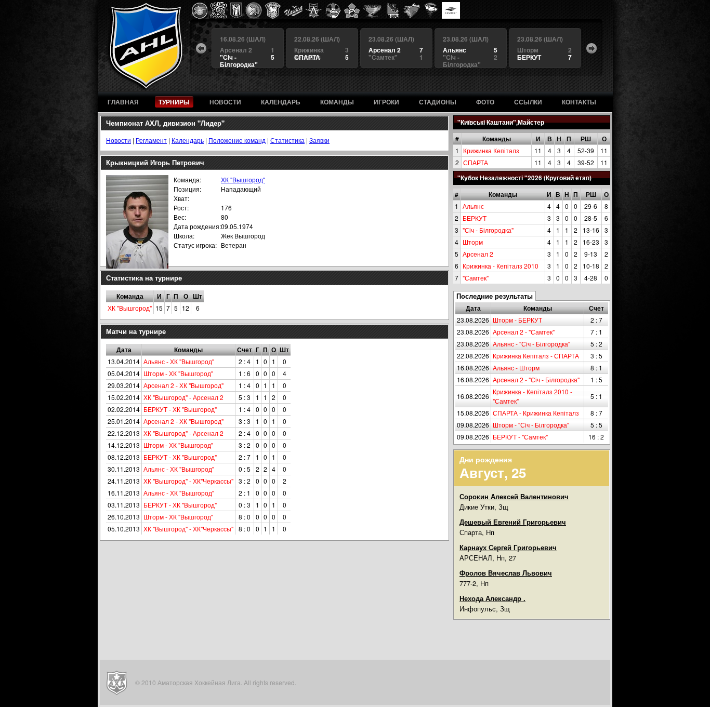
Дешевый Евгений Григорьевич (512, 522)
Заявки (319, 140)
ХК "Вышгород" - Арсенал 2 (183, 397)
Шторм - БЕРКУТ (517, 319)
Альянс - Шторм (516, 367)
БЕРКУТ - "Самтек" (520, 436)
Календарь (188, 140)
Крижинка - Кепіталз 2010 (500, 265)
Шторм (473, 241)
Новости (118, 140)
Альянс (473, 206)
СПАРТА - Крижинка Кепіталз (536, 412)
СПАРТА (475, 162)
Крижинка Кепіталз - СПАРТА (536, 355)
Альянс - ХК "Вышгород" (178, 361)
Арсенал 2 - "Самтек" (524, 331)
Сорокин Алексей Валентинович (514, 496)
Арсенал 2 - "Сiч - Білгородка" (536, 379)
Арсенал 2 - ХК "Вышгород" (183, 385)
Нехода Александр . (492, 598)
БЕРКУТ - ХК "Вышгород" (180, 409)
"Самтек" (476, 277)
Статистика (287, 140)
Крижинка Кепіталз (491, 150)
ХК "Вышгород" (243, 179)
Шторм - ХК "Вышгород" (178, 373)
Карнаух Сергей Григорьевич (508, 547)
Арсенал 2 (478, 253)
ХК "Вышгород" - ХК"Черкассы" (188, 480)
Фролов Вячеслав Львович (505, 573)
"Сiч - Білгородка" (488, 229)
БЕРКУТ (475, 218)
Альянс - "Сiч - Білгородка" (531, 343)
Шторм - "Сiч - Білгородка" (531, 424)
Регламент (151, 140)
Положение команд (237, 140)
